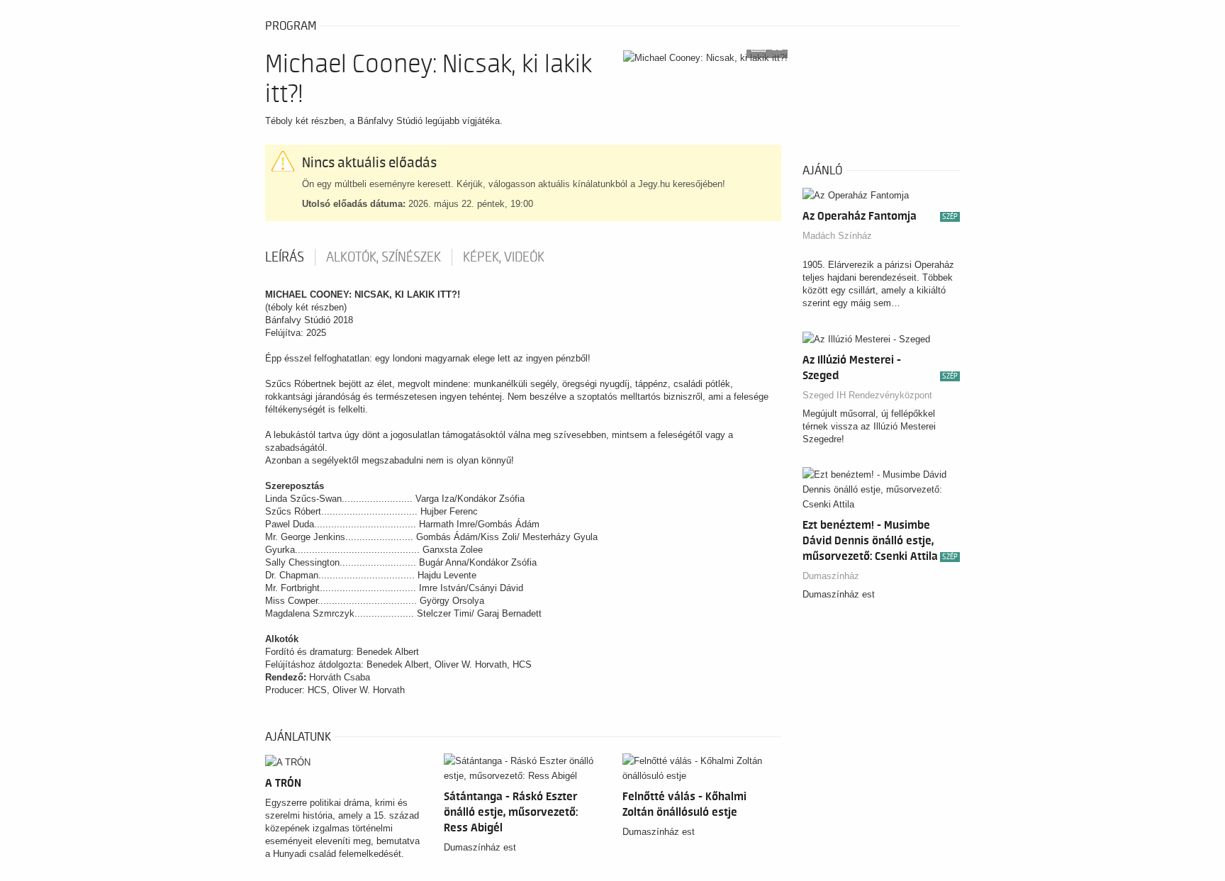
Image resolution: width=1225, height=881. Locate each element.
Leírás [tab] (284, 257)
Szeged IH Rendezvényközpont (867, 395)
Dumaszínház (830, 576)
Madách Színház (837, 235)
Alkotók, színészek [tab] (383, 257)
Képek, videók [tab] (503, 257)
